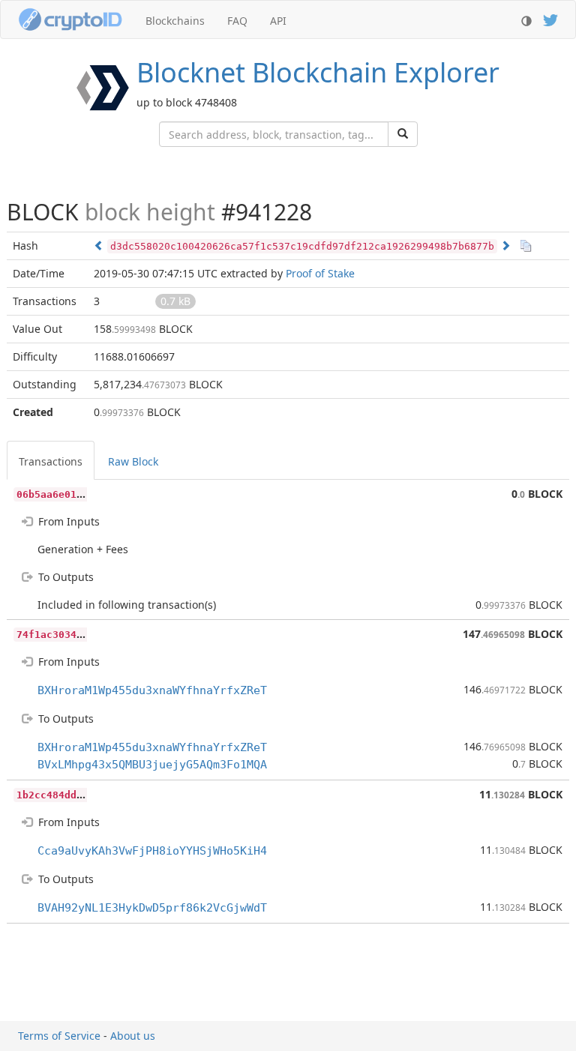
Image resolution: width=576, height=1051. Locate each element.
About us (132, 1036)
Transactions (50, 461)
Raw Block (133, 461)
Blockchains (175, 20)
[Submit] (403, 134)
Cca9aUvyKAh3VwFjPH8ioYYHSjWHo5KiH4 (152, 851)
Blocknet (318, 72)
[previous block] (99, 245)
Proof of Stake (320, 273)
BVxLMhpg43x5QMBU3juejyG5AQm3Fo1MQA (152, 764)
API (278, 20)
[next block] (505, 245)
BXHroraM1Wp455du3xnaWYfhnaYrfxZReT (152, 690)
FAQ (237, 20)
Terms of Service (59, 1036)
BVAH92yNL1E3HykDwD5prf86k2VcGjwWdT (152, 908)
